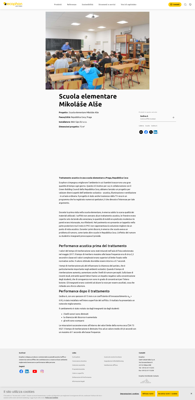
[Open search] (185, 4)
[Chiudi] (191, 393)
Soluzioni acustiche (78, 365)
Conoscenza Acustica (79, 361)
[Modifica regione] (190, 4)
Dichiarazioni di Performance (81, 377)
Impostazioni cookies (129, 394)
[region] (97, 394)
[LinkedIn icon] (27, 373)
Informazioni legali (78, 381)
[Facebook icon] (21, 373)
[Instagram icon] (42, 373)
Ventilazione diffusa (111, 365)
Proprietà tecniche (78, 369)
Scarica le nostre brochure (113, 357)
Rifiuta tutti (148, 394)
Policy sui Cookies (51, 398)
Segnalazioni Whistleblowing (114, 361)
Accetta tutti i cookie (167, 394)
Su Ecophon (76, 357)
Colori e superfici (78, 373)
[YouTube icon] (34, 373)
